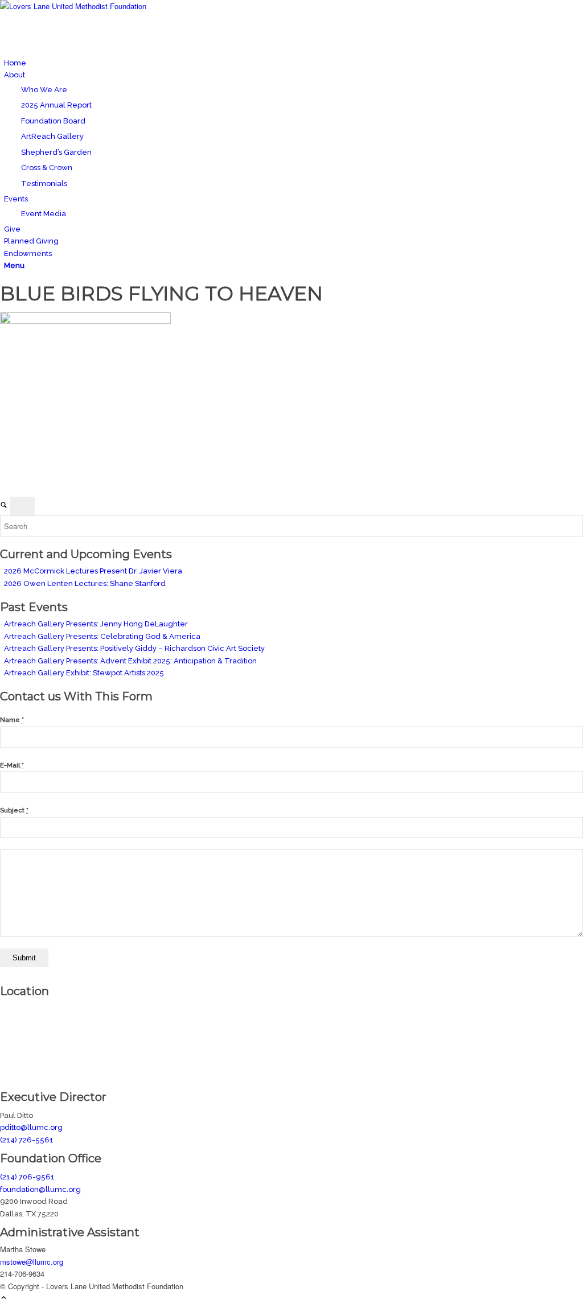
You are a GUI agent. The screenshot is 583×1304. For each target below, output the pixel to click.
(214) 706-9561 (27, 1177)
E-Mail (12, 765)
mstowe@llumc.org (31, 1261)
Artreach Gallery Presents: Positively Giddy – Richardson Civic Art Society (134, 648)
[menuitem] (293, 63)
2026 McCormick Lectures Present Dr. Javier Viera (93, 571)
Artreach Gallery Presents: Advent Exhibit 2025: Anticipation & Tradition (130, 661)
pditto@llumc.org (31, 1127)
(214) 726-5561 (27, 1140)
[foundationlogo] (85, 6)
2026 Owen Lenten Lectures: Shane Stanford (85, 583)
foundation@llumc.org (40, 1189)
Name (12, 720)
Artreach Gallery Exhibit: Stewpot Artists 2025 (84, 672)
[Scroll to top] (3, 1298)
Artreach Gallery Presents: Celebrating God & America (102, 636)
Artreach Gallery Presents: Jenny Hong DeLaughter (96, 624)
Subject (14, 810)
